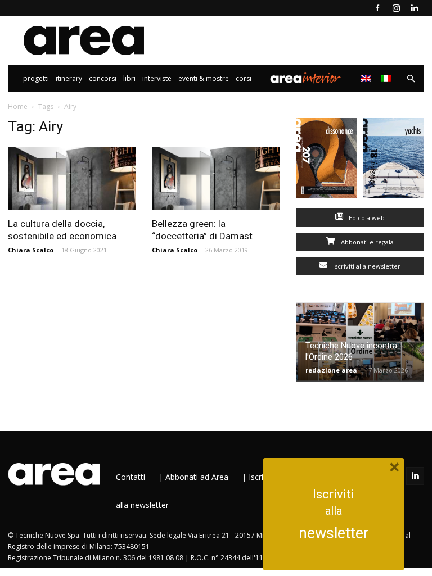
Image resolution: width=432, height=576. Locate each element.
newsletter (334, 533)
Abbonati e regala (366, 242)
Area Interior (305, 78)
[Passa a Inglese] (367, 78)
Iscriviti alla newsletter (365, 266)
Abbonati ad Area (196, 476)
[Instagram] (396, 8)
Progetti (36, 78)
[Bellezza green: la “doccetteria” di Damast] (216, 178)
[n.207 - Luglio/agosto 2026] (326, 160)
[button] (410, 79)
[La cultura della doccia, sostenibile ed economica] (72, 178)
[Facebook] (377, 8)
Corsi (243, 78)
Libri (129, 78)
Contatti (130, 476)
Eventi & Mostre (203, 78)
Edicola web (366, 218)
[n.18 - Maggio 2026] (393, 160)
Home (18, 106)
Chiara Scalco (30, 250)
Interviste (157, 78)
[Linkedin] (414, 8)
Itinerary (69, 78)
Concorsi (102, 78)
